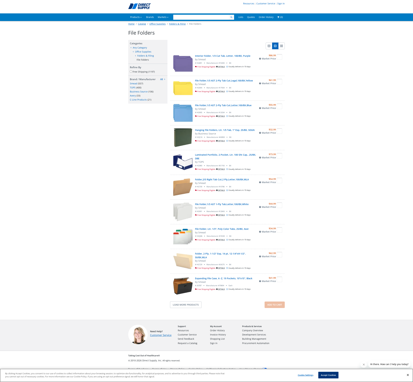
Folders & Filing (177, 23)
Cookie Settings (305, 375)
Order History (217, 330)
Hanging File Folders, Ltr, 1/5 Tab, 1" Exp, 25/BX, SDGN (225, 130)
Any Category (140, 47)
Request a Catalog (187, 343)
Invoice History (218, 334)
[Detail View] (275, 45)
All (161, 79)
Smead (133, 83)
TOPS (133, 87)
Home (131, 23)
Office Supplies (157, 23)
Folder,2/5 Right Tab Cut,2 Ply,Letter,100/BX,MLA (222, 179)
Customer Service (265, 3)
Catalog (142, 23)
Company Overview (252, 330)
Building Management (254, 338)
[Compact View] (269, 45)
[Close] (407, 374)
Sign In (281, 3)
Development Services (254, 334)
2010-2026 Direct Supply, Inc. (146, 360)
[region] (206, 375)
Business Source (139, 91)
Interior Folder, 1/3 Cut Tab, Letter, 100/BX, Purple (222, 55)
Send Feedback (186, 338)
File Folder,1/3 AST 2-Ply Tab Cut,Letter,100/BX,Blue (223, 105)
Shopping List (217, 338)
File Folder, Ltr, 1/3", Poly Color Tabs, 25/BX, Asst (222, 228)
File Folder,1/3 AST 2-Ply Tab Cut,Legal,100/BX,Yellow (224, 80)
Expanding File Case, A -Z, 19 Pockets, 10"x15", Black (223, 278)
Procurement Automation (255, 343)
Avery (133, 95)
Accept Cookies (328, 375)
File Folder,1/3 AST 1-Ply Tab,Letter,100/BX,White (222, 204)
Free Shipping (144, 71)
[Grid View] (281, 45)
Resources (248, 3)
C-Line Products (138, 99)
